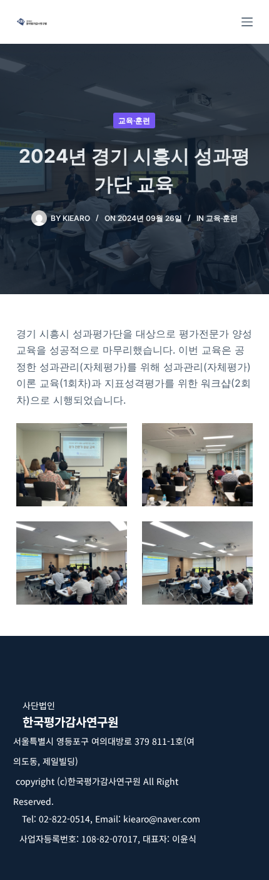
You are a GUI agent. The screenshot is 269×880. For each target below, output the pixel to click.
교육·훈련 (134, 120)
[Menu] (247, 22)
